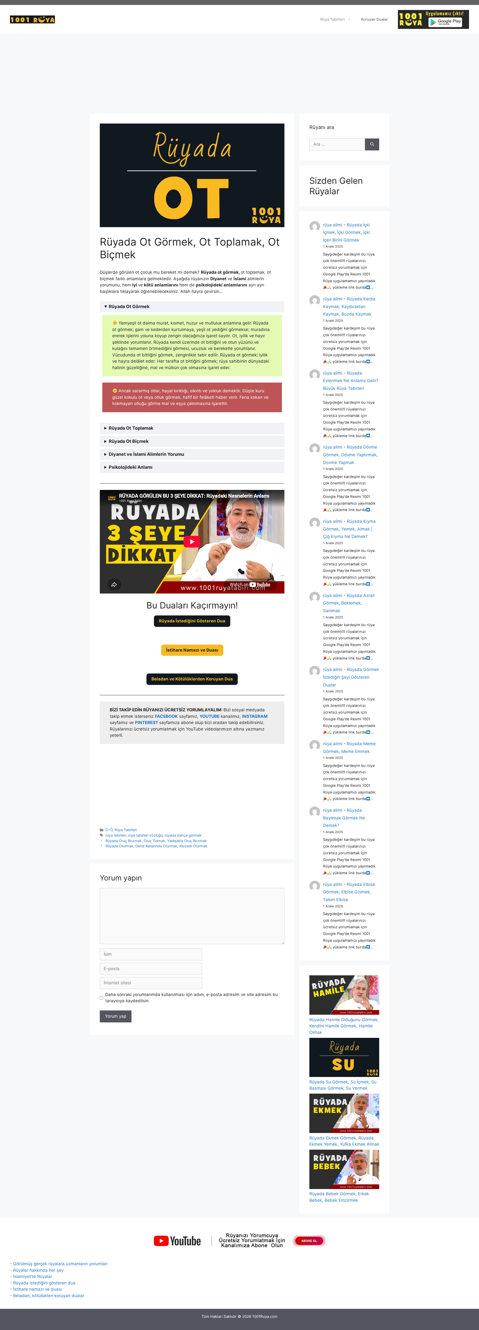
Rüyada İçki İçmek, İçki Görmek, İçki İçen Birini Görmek (346, 232)
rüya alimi (332, 224)
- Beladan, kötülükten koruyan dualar (47, 1295)
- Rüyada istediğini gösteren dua (43, 1282)
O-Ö (109, 830)
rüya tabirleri (116, 835)
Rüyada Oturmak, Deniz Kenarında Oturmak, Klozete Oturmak (156, 846)
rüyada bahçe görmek (183, 835)
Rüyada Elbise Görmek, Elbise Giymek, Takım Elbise (349, 892)
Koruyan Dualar (374, 19)
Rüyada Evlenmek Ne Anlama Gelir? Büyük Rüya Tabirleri (350, 381)
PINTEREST (147, 722)
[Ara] (372, 144)
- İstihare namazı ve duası (36, 1289)
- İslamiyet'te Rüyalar (31, 1276)
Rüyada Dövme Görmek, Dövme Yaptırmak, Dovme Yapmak (350, 455)
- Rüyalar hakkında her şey (37, 1270)
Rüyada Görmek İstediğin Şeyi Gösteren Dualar (351, 677)
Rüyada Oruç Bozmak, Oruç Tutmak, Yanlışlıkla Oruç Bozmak (156, 841)
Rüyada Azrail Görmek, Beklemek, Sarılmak (348, 603)
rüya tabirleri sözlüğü (145, 835)
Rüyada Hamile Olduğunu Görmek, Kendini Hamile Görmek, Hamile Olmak (344, 1026)
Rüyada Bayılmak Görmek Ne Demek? (344, 818)
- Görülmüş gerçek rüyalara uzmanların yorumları (59, 1263)
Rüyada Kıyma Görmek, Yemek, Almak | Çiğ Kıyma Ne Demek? (349, 529)
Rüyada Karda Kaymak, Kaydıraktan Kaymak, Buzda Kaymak (349, 306)
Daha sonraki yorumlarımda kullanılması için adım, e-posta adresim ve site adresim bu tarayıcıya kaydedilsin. (191, 997)
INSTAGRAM (255, 716)
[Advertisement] (239, 71)
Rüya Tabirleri (332, 19)
